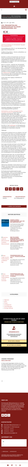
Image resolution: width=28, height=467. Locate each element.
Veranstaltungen (8, 306)
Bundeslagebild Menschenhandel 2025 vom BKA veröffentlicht (17, 221)
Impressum (5, 451)
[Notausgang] (20, 464)
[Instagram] (8, 415)
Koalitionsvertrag (6, 72)
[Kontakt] (8, 464)
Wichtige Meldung (8, 308)
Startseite (4, 15)
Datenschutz (13, 451)
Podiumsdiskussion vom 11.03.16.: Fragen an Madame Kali (17, 256)
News (5, 301)
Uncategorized (7, 304)
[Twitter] (5, 415)
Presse (6, 303)
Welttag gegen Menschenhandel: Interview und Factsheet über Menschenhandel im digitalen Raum (17, 239)
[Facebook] (2, 415)
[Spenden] (12, 464)
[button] (6, 188)
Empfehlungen (12, 125)
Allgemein (8, 15)
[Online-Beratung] (16, 464)
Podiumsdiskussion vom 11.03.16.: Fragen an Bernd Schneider (17, 275)
